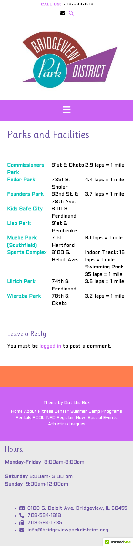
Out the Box (77, 403)
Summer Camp (85, 412)
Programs (111, 412)
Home (17, 412)
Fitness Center (53, 412)
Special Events (103, 418)
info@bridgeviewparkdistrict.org (67, 530)
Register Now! (72, 418)
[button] (66, 110)
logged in (50, 346)
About (30, 412)
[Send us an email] (62, 13)
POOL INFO (44, 418)
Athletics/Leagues (66, 424)
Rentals (23, 418)
